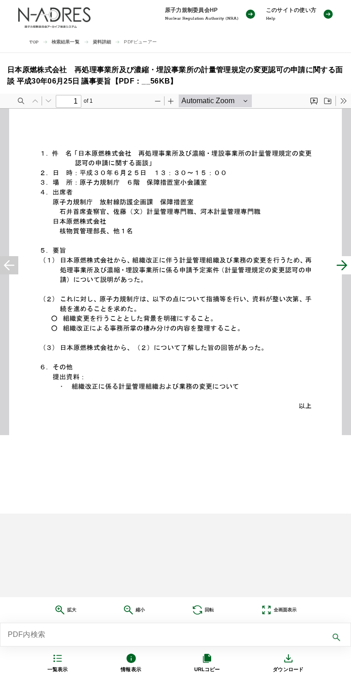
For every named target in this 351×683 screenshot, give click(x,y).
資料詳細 (102, 41)
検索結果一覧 (66, 41)
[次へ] (342, 265)
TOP (34, 42)
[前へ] (9, 265)
